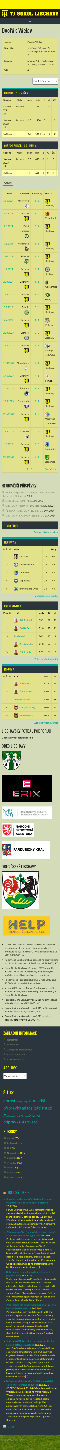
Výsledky (37, 193)
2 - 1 (37, 388)
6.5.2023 (8, 444)
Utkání (8, 182)
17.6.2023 (8, 375)
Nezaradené (13, 1152)
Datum (8, 193)
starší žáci (29, 1121)
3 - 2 (37, 294)
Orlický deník (18, 1192)
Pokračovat (51, 469)
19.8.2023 (8, 345)
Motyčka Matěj (27, 707)
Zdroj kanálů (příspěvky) (19, 1049)
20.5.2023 (8, 413)
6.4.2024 (8, 269)
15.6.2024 (8, 200)
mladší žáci (31, 1107)
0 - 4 (37, 226)
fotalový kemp (21, 1101)
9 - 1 (37, 375)
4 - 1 (37, 281)
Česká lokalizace (15, 1059)
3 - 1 (37, 269)
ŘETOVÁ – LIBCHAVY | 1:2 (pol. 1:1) (25, 510)
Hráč (16, 612)
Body (53, 549)
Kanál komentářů (16, 1054)
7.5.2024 (8, 243)
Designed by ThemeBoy (12, 1440)
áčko (9, 1167)
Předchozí (8, 469)
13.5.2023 (8, 431)
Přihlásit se (13, 1044)
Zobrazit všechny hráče (46, 659)
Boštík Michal (26, 644)
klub (30, 1101)
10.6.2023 (8, 388)
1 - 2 (37, 256)
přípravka (12, 1157)
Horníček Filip (26, 715)
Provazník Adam (22, 699)
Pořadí (7, 549)
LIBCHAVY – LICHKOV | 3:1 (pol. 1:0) (25, 515)
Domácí (24, 193)
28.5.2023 (8, 401)
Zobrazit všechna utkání (46, 532)
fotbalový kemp (15, 1143)
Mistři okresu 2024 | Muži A (20, 500)
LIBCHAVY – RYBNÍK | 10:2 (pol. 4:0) (25, 505)
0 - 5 (37, 332)
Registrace (12, 1039)
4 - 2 (37, 413)
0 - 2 (37, 431)
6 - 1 (37, 345)
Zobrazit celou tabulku (46, 595)
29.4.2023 (8, 456)
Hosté (48, 193)
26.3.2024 (8, 281)
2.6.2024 (8, 226)
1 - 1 (37, 243)
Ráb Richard (26, 620)
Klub (16, 549)
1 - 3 (37, 200)
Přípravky (24, 1116)
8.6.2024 (8, 213)
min (46, 676)
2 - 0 (37, 213)
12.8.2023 (8, 362)
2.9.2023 (8, 319)
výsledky (11, 1162)
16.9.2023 (8, 294)
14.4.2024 (8, 256)
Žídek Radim (26, 652)
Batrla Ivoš (19, 636)
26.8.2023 (8, 332)
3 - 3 (37, 444)
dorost (9, 1100)
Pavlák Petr (25, 628)
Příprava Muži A (13, 1116)
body (41, 612)
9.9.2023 (8, 307)
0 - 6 (37, 307)
